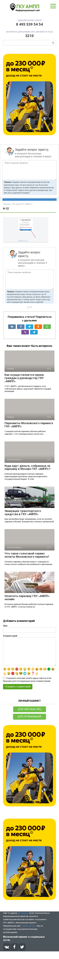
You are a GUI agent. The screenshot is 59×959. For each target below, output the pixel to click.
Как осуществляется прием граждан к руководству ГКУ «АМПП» (24, 378)
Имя (5, 625)
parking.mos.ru (29, 926)
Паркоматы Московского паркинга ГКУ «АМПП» (29, 424)
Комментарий (10, 635)
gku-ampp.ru (23, 913)
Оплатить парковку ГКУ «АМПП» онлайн (27, 597)
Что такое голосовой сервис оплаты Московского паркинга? (27, 555)
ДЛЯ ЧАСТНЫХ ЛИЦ (29, 709)
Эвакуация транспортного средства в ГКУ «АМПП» (23, 512)
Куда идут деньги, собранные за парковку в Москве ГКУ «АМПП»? (27, 467)
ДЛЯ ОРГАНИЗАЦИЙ (29, 716)
